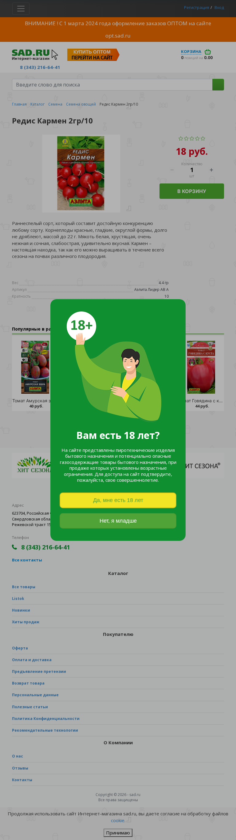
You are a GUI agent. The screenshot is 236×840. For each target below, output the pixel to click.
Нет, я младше (118, 521)
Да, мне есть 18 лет (118, 500)
